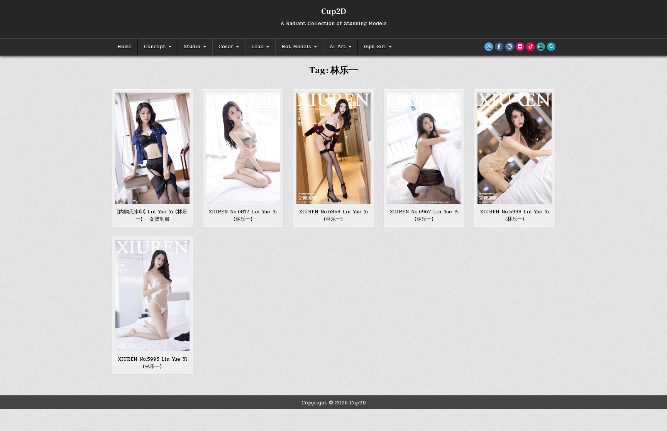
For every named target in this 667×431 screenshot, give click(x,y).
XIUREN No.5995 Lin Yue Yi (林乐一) (152, 363)
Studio (192, 47)
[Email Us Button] (541, 46)
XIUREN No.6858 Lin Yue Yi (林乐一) (333, 215)
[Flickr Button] (520, 46)
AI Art (337, 47)
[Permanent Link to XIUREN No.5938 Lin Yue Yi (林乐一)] (514, 148)
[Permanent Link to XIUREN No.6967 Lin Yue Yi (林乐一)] (424, 148)
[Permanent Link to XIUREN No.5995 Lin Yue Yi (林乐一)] (152, 295)
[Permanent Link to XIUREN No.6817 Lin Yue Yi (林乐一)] (243, 148)
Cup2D (333, 12)
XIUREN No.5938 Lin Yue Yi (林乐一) (514, 215)
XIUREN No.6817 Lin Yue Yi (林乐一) (242, 215)
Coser (225, 47)
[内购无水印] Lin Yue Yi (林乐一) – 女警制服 (152, 215)
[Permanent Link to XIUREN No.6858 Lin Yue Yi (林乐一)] (333, 148)
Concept (155, 47)
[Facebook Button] (499, 46)
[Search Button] (551, 46)
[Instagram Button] (509, 46)
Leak (257, 47)
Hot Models (296, 47)
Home (124, 47)
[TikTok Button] (530, 46)
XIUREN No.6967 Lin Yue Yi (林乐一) (424, 215)
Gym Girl (375, 47)
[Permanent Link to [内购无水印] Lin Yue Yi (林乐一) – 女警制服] (152, 148)
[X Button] (488, 46)
